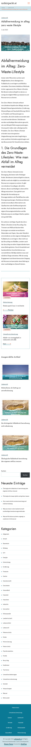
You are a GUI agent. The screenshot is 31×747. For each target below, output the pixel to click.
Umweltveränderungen (10, 674)
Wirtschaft (6, 698)
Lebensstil (4, 18)
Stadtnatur (6, 665)
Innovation (6, 609)
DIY (4, 553)
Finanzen (5, 571)
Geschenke (6, 585)
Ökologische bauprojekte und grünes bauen (16, 496)
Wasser (5, 693)
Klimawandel (7, 613)
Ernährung (6, 567)
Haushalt (5, 595)
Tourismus (6, 670)
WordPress (24, 744)
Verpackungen (7, 688)
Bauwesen (6, 543)
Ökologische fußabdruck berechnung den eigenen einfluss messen (14, 460)
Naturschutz (6, 646)
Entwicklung (6, 562)
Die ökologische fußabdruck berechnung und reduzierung (15, 424)
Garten (5, 576)
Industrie (5, 604)
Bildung (5, 548)
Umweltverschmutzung (10, 679)
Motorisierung (7, 641)
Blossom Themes (8, 744)
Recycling (6, 660)
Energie (5, 557)
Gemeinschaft (7, 581)
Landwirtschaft (7, 618)
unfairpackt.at (9, 3)
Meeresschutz (7, 632)
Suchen (3, 471)
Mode (5, 637)
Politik (5, 656)
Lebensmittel (7, 623)
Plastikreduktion (8, 651)
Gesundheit (6, 590)
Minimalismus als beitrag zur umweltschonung (11, 389)
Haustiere (6, 599)
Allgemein (6, 534)
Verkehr (5, 684)
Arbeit (5, 539)
